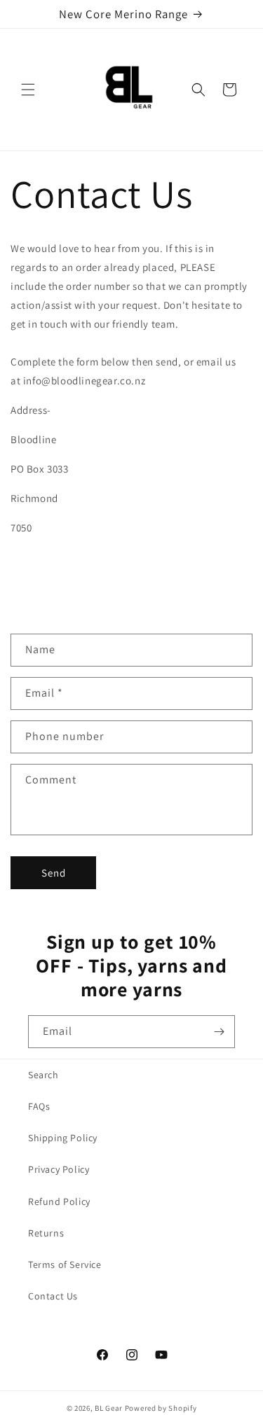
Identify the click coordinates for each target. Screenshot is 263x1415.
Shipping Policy (62, 1137)
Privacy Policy (58, 1169)
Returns (46, 1233)
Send (53, 872)
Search (43, 1074)
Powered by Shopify (161, 1408)
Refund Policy (59, 1201)
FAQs (39, 1106)
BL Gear (109, 1408)
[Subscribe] (218, 1031)
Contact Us (53, 1296)
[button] (28, 89)
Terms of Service (65, 1264)
